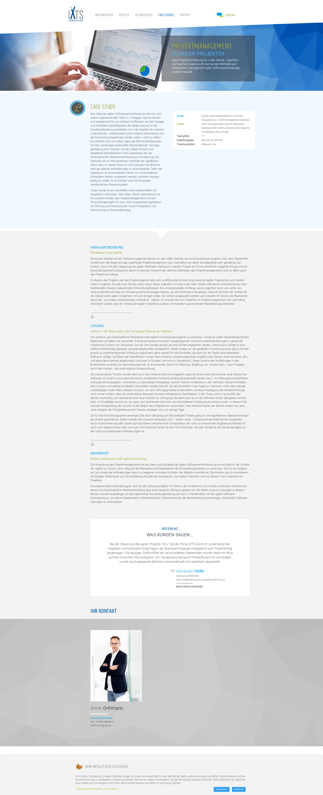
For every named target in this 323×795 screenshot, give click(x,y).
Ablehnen (239, 789)
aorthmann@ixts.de (100, 725)
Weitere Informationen (90, 788)
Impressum (112, 788)
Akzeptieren (221, 789)
